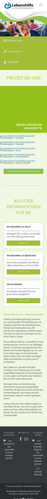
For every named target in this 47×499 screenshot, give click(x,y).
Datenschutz (24, 494)
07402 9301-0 (14, 51)
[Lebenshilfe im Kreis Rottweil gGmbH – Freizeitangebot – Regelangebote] (23, 87)
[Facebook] (21, 439)
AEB (32, 494)
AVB (36, 494)
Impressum (13, 494)
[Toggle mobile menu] (41, 4)
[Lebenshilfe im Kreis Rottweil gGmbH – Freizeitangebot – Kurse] (23, 148)
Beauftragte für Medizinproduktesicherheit (23, 491)
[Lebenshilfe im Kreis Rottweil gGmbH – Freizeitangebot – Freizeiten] (23, 142)
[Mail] (26, 439)
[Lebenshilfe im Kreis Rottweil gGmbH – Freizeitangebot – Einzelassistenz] (23, 155)
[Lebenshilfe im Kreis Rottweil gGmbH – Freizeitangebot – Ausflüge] (23, 136)
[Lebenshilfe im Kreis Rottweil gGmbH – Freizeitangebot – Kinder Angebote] (23, 161)
